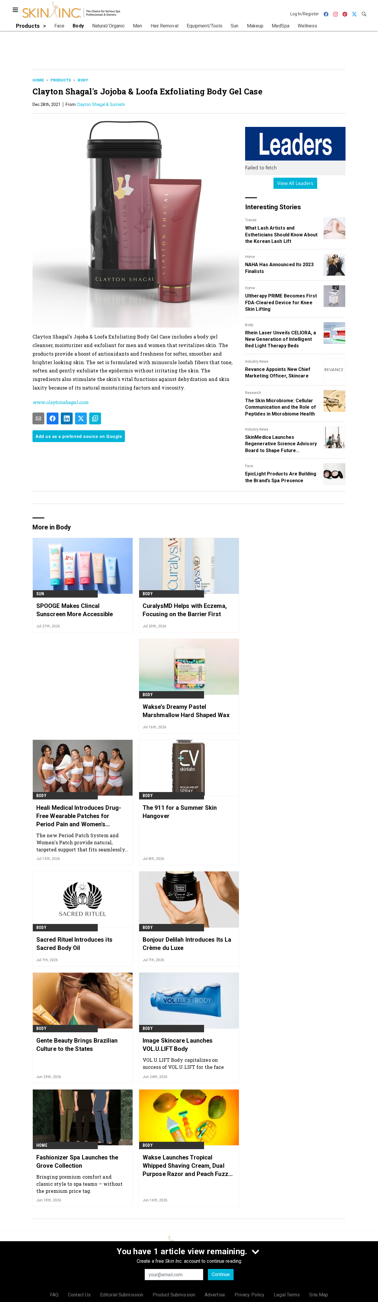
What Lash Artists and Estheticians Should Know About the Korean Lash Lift (281, 234)
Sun (40, 593)
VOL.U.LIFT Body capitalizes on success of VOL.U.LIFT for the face (183, 1063)
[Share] (52, 418)
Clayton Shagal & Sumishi (101, 104)
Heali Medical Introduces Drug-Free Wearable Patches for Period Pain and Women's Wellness (78, 816)
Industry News (256, 361)
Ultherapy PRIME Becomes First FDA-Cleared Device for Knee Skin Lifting (281, 302)
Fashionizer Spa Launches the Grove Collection (77, 1161)
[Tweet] (81, 418)
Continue (221, 1274)
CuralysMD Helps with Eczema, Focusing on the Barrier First (185, 610)
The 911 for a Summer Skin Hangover (180, 812)
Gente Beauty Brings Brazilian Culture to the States (77, 1044)
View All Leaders (295, 183)
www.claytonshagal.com (60, 402)
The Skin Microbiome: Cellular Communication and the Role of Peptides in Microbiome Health (280, 407)
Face (249, 466)
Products (60, 80)
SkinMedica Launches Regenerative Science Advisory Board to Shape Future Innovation (281, 444)
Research (253, 393)
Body (83, 80)
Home (38, 80)
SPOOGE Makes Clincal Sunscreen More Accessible (74, 610)
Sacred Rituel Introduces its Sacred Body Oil (74, 943)
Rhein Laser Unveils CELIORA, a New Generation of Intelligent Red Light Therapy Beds (280, 339)
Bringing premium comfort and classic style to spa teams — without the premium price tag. (79, 1184)
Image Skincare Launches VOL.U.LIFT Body (178, 1044)
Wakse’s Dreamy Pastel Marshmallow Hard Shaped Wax (186, 711)
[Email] (38, 418)
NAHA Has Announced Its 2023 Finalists (279, 268)
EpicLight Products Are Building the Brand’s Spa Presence (280, 477)
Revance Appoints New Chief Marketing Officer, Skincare (278, 373)
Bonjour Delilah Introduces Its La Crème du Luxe (187, 943)
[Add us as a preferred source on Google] (95, 418)
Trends (251, 220)
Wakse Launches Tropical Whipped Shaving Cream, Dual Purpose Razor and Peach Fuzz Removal (185, 1166)
